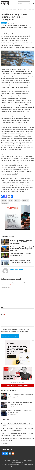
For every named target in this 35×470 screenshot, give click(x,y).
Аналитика (9, 9)
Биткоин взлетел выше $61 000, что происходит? (21, 254)
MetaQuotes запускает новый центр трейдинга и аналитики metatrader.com (20, 262)
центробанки (5, 203)
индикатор (17, 200)
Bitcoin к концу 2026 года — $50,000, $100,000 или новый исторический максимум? (22, 248)
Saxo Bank (4, 200)
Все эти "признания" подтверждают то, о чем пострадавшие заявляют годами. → (17, 434)
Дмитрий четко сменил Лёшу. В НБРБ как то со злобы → (17, 424)
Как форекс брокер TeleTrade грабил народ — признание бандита (21, 403)
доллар (10, 200)
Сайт (2, 322)
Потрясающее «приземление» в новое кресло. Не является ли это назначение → (17, 429)
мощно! (5, 443)
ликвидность (25, 200)
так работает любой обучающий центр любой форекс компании (17, 439)
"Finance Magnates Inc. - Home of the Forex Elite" (19, 464)
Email (3, 314)
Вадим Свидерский (16, 269)
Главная (3, 9)
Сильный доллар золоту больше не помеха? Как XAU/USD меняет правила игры (21, 241)
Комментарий (5, 287)
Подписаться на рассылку (17, 385)
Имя (2, 307)
